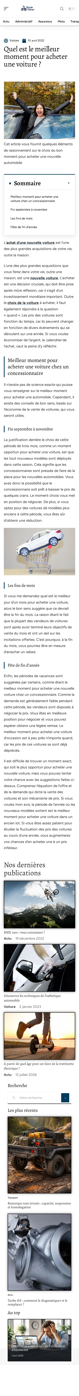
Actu (8, 938)
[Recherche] (61, 9)
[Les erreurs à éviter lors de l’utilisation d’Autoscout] (39, 1340)
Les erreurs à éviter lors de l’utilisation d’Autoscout (38, 1348)
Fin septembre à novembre (29, 209)
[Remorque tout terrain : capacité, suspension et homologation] (39, 1155)
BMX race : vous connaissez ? (24, 932)
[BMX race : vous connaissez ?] (39, 904)
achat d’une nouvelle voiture (30, 242)
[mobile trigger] (7, 8)
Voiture (10, 1007)
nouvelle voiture (44, 278)
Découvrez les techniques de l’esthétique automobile (32, 998)
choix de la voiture (23, 303)
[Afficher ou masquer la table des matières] (55, 183)
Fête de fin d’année (24, 227)
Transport (13, 1197)
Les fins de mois (21, 218)
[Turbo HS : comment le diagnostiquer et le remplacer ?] (39, 1252)
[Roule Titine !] (27, 8)
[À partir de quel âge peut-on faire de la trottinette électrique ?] (39, 1036)
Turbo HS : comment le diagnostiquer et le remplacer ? (37, 1302)
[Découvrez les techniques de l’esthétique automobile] (39, 968)
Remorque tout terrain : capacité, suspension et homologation (39, 1205)
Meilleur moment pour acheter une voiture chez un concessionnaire (34, 199)
